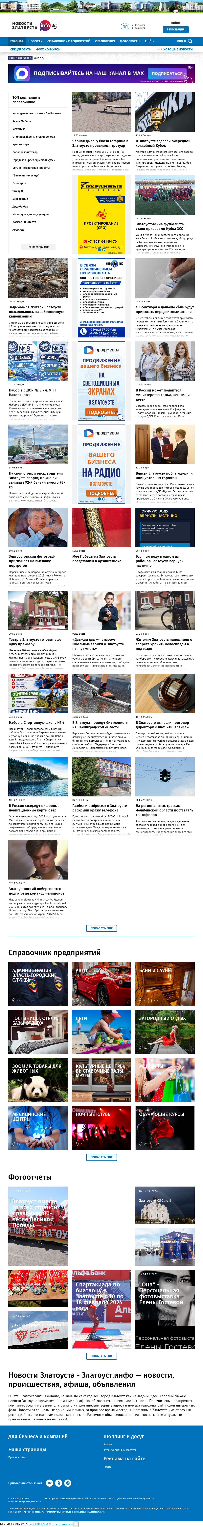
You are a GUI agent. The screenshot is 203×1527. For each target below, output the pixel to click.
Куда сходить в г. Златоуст (119, 1450)
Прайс (107, 1466)
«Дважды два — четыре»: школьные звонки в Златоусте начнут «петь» (98, 644)
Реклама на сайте (124, 1459)
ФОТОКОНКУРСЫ (48, 49)
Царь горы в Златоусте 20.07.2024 (31, 1286)
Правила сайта (17, 1457)
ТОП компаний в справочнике (26, 99)
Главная (17, 41)
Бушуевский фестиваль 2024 (163, 1242)
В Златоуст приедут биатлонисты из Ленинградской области (100, 724)
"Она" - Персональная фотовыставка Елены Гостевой (161, 1293)
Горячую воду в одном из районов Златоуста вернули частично (160, 561)
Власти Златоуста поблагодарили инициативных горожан (164, 475)
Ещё (148, 41)
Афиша (107, 1444)
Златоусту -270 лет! (155, 1200)
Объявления (105, 41)
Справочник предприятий (68, 41)
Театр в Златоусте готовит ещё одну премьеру (35, 641)
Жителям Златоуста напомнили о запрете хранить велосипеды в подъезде (164, 644)
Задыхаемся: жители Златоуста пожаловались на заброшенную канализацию (36, 312)
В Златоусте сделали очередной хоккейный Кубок (163, 143)
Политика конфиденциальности (24, 1501)
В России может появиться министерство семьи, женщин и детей (163, 395)
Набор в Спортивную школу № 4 (36, 722)
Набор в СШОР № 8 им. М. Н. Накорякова (32, 392)
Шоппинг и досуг (123, 1436)
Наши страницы (27, 1449)
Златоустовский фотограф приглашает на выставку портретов (32, 561)
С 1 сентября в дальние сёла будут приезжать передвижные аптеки (165, 309)
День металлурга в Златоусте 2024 (36, 1327)
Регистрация (176, 29)
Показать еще (102, 928)
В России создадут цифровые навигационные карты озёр (34, 808)
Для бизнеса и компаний (38, 1436)
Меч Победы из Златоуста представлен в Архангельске (96, 558)
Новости (35, 41)
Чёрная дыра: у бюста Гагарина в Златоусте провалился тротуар (100, 143)
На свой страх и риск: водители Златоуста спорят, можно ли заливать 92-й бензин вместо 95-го (37, 480)
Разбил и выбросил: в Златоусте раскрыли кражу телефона (99, 808)
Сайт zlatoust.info (20, 58)
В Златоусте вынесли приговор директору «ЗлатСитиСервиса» (162, 724)
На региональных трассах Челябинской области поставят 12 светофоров (164, 810)
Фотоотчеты (130, 41)
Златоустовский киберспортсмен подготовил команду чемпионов (37, 891)
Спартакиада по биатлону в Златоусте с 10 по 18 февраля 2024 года (100, 1296)
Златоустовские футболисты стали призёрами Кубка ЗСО (160, 226)
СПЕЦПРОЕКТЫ (21, 49)
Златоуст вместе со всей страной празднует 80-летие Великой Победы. (34, 1213)
